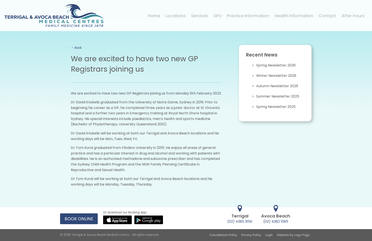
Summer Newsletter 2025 (277, 96)
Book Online (79, 219)
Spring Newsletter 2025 (276, 106)
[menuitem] (154, 15)
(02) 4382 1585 (275, 221)
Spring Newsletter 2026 (276, 65)
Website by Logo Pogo (293, 235)
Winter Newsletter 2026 (276, 75)
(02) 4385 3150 (239, 221)
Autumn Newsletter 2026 (277, 85)
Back (78, 48)
